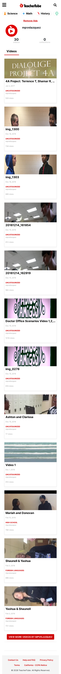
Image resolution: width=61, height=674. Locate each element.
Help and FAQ (29, 660)
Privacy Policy (46, 660)
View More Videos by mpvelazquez (30, 636)
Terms (17, 665)
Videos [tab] (12, 51)
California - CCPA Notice (35, 665)
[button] (9, 5)
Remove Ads (30, 20)
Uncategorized (13, 91)
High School (11, 522)
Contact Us (13, 660)
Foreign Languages (15, 570)
